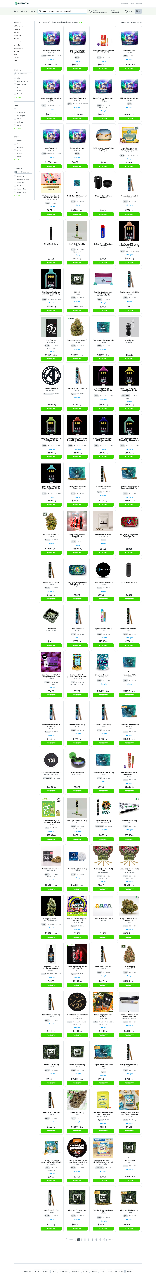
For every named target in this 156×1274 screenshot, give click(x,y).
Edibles (16, 51)
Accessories (18, 42)
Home (16, 11)
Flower (16, 38)
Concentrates (18, 48)
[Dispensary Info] (90, 11)
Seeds (16, 54)
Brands (32, 11)
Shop (23, 11)
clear (80, 22)
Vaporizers (17, 35)
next (109, 1239)
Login (130, 11)
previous (71, 1239)
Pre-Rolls (17, 45)
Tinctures (17, 29)
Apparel (16, 32)
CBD (15, 61)
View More (17, 97)
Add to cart (51, 68)
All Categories (18, 26)
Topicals (17, 58)
